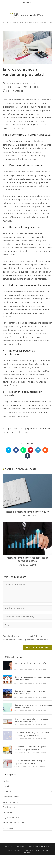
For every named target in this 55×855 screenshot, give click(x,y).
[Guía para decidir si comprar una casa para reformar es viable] (7, 707)
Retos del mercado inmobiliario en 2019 (27, 511)
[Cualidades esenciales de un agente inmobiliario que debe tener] (7, 749)
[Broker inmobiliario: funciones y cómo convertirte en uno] (7, 665)
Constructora (9, 807)
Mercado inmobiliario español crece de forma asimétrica (27, 559)
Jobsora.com (8, 828)
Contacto (45, 846)
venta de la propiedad (24, 428)
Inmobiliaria (32, 846)
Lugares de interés (11, 817)
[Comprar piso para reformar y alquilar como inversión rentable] (7, 721)
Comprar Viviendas (11, 796)
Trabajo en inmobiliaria (13, 822)
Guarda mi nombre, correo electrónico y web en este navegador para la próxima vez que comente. (26, 638)
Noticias (38, 87)
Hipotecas (7, 812)
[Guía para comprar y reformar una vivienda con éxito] (7, 693)
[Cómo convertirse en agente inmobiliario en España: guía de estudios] (7, 735)
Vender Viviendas (11, 802)
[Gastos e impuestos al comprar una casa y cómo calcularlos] (7, 679)
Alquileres (7, 791)
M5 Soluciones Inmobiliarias (20, 83)
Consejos (7, 786)
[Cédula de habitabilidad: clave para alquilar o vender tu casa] (7, 763)
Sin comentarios (14, 90)
